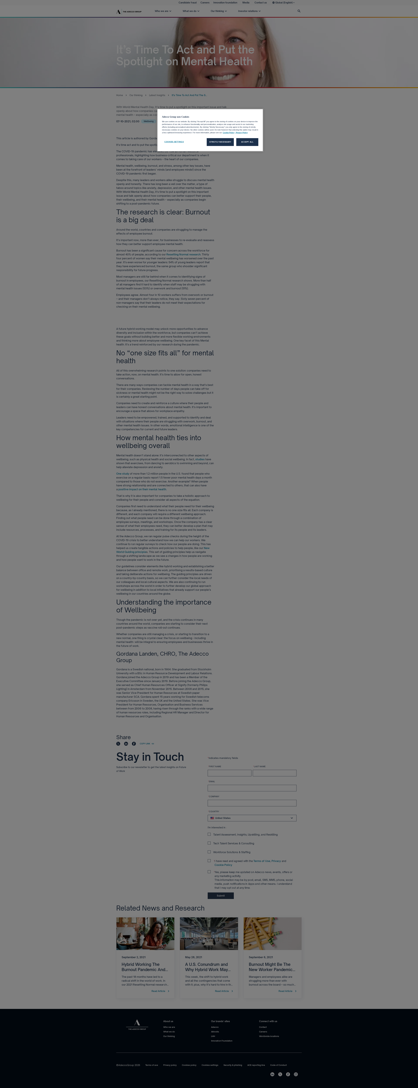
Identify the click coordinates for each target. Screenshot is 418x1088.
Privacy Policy (241, 133)
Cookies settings (174, 142)
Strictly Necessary (220, 142)
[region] (210, 130)
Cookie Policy (228, 133)
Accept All (247, 142)
